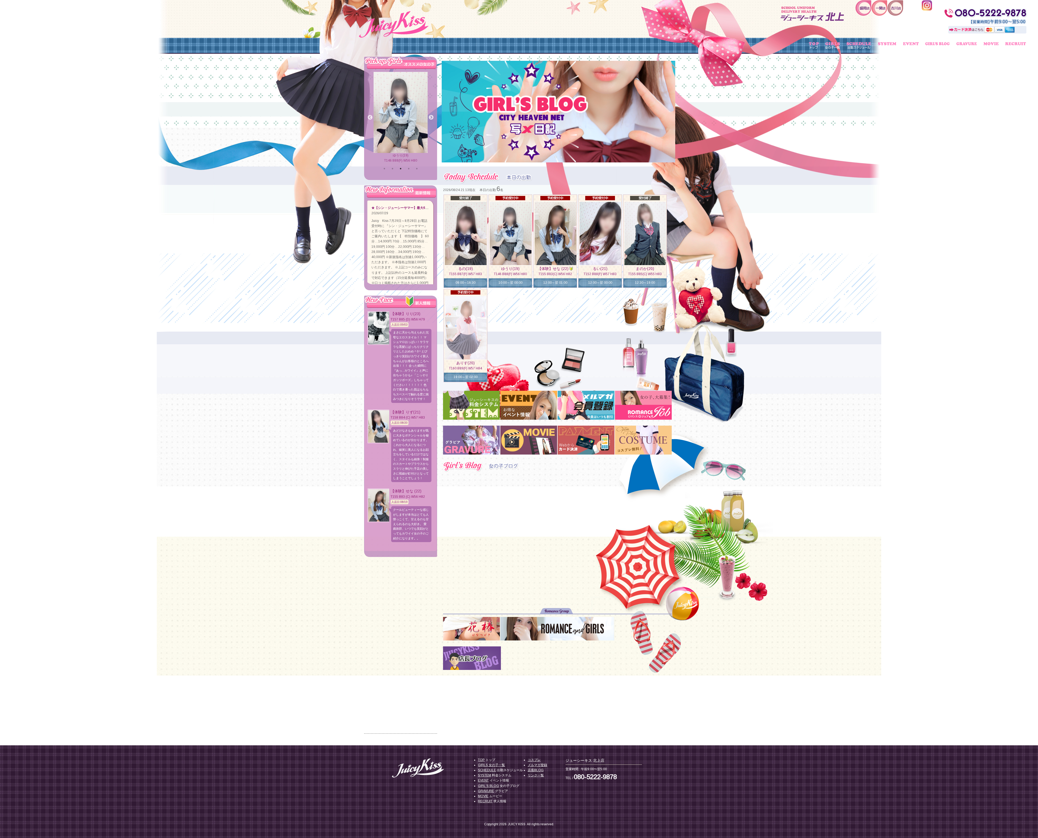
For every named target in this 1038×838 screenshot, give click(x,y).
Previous (445, 108)
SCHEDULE (487, 770)
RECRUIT (485, 801)
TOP (481, 760)
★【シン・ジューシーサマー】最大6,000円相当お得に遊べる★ (417, 208)
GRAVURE (486, 791)
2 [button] (392, 168)
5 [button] (417, 168)
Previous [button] (370, 117)
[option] (400, 117)
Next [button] (431, 117)
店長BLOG (536, 770)
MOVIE (483, 796)
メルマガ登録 (537, 765)
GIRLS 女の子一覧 (491, 765)
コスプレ (534, 760)
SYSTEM (484, 775)
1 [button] (384, 168)
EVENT (483, 780)
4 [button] (408, 168)
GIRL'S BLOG (488, 786)
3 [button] (400, 168)
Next (671, 108)
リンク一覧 (536, 775)
